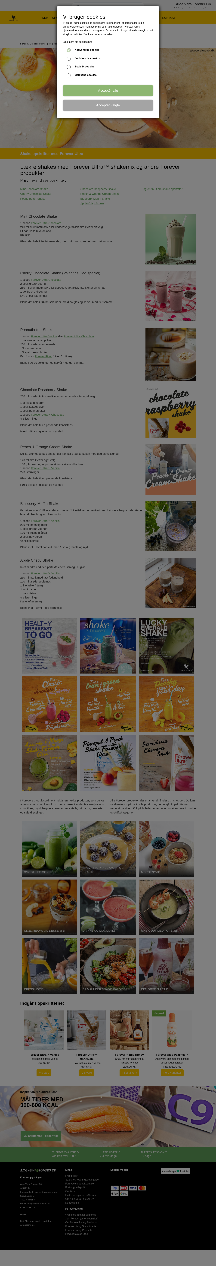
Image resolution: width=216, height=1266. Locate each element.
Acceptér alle (108, 90)
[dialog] (108, 633)
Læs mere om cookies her (77, 42)
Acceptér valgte (108, 105)
